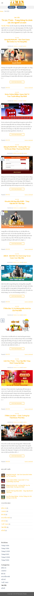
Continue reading (17, 82)
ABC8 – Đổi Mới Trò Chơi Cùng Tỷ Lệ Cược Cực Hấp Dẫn (17, 257)
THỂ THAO (4, 524)
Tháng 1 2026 (5, 548)
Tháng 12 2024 (5, 557)
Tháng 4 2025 (5, 554)
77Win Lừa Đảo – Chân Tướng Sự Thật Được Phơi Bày (17, 417)
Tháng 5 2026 (5, 545)
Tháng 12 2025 (5, 551)
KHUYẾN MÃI (5, 517)
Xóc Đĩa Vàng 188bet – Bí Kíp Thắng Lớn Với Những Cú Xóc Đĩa (19, 497)
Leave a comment (29, 87)
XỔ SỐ (3, 530)
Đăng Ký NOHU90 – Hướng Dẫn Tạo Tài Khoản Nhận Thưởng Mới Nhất (17, 148)
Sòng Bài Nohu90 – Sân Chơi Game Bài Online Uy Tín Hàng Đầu (17, 41)
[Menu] (2, 3)
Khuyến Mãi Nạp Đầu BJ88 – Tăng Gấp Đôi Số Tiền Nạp (17, 202)
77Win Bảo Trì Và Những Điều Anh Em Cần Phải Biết (17, 309)
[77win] (17, 3)
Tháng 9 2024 (5, 560)
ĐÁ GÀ (3, 514)
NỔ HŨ (3, 521)
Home (1, 11)
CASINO (3, 511)
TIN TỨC (17, 37)
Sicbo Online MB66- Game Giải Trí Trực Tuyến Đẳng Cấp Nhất (17, 95)
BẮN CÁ (3, 508)
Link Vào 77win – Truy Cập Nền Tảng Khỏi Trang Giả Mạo (17, 362)
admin (24, 46)
